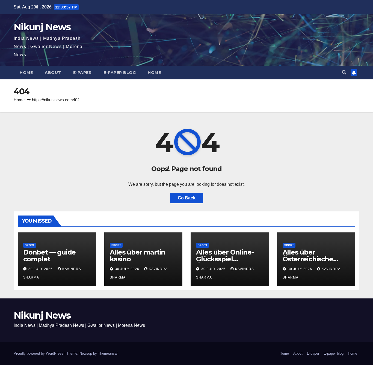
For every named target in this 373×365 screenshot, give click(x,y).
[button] (344, 72)
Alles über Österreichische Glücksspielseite (309, 259)
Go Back (187, 198)
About (53, 72)
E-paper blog (119, 72)
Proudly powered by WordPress (39, 353)
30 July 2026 (41, 269)
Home (26, 72)
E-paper (82, 72)
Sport (29, 245)
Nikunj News (42, 27)
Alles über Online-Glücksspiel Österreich (224, 259)
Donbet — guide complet (49, 255)
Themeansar (107, 353)
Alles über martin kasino (137, 255)
